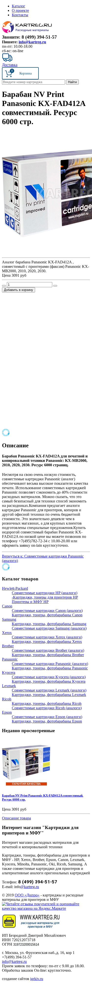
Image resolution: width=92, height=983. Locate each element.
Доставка (9, 65)
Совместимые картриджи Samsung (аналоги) (49, 628)
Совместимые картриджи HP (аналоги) (44, 593)
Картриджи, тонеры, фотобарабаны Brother (48, 655)
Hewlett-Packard (15, 588)
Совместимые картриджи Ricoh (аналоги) (47, 708)
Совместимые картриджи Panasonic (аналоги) (50, 664)
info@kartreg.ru (32, 42)
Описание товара (16, 818)
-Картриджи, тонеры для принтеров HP (45, 597)
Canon (7, 606)
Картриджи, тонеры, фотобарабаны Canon (47, 615)
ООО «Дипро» (27, 895)
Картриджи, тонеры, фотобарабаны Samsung (49, 624)
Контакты (20, 15)
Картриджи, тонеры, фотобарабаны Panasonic (50, 668)
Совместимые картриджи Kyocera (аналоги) (49, 677)
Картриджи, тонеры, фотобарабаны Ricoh (46, 703)
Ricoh (6, 699)
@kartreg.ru (29, 887)
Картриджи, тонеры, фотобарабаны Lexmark (49, 695)
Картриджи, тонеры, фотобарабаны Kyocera (48, 681)
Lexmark (9, 686)
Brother (8, 646)
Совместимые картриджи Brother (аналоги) (48, 650)
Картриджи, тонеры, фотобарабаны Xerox (47, 641)
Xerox (7, 633)
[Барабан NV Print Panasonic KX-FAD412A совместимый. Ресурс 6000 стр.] (26, 786)
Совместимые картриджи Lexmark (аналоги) (49, 690)
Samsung (9, 619)
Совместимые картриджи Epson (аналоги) (47, 717)
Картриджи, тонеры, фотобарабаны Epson (47, 721)
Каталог (18, 6)
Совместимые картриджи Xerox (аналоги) (47, 637)
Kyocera (8, 672)
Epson (7, 712)
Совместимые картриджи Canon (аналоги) (47, 610)
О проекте (20, 10)
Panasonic (10, 659)
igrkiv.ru (36, 979)
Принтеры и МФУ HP (30, 602)
